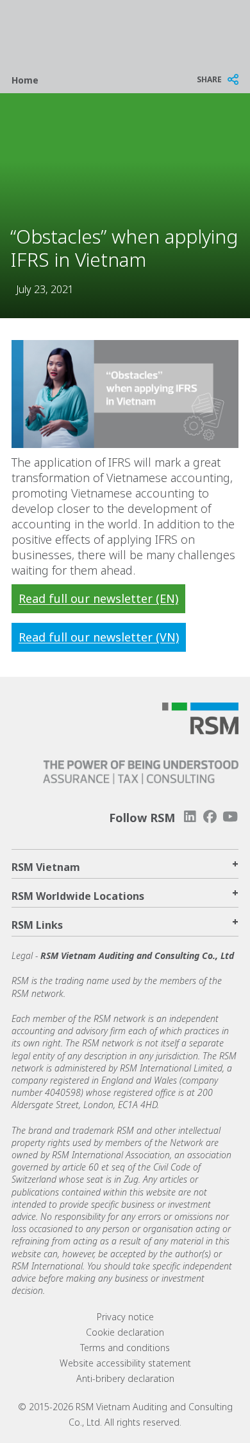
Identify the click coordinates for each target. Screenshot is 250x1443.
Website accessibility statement (125, 1363)
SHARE (209, 79)
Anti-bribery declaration (125, 1378)
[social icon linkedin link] (189, 816)
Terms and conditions (125, 1347)
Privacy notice (125, 1317)
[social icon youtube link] (230, 816)
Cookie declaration (125, 1332)
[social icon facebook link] (210, 816)
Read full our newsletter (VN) (99, 637)
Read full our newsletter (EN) (98, 598)
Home (25, 80)
